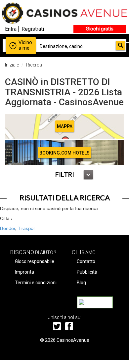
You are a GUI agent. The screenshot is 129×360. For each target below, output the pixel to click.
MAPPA (64, 126)
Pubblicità (87, 272)
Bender (7, 228)
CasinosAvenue (73, 340)
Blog (81, 282)
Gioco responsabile (34, 261)
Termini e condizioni (36, 282)
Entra (11, 29)
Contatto (86, 261)
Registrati (33, 29)
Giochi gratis (99, 28)
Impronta (24, 272)
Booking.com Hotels (64, 153)
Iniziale (12, 65)
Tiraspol (26, 228)
